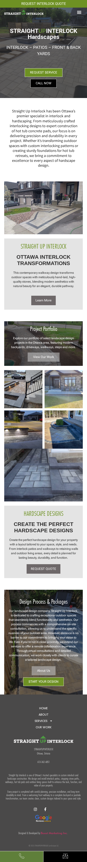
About (44, 714)
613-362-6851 (43, 762)
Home (43, 708)
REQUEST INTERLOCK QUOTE (43, 4)
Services (41, 721)
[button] (79, 12)
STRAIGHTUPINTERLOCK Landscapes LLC (46, 845)
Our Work (44, 727)
